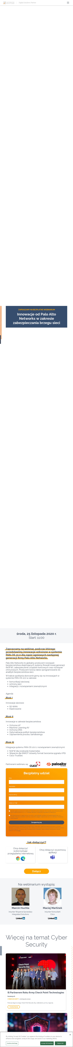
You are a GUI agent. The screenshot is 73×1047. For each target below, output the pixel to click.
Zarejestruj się (36, 822)
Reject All (60, 1043)
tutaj (19, 830)
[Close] (70, 1035)
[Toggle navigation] (68, 2)
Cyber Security (13, 999)
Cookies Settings (12, 1043)
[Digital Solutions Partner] (10, 2)
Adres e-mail (13, 803)
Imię (10, 778)
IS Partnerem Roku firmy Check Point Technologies (36, 992)
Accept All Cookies (47, 1043)
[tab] (20, 854)
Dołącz (36, 871)
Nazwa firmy (13, 795)
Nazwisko (12, 786)
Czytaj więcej (14, 1007)
